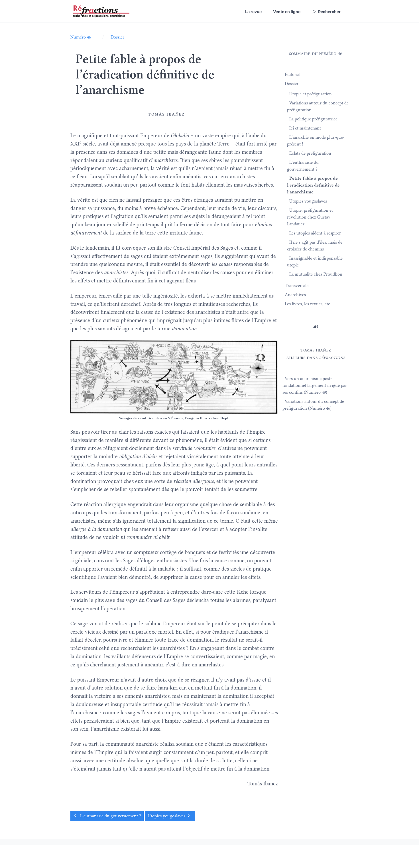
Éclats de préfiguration (310, 153)
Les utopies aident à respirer (315, 233)
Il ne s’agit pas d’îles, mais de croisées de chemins (314, 246)
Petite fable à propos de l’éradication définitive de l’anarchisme (313, 185)
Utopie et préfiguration (310, 93)
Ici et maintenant (305, 128)
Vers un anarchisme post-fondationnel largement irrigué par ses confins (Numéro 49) (314, 385)
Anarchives (295, 294)
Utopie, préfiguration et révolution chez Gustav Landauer (310, 217)
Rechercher (329, 11)
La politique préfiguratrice (313, 119)
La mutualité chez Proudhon (315, 274)
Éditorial (292, 74)
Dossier (291, 83)
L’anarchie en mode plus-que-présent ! (315, 141)
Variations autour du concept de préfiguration (318, 106)
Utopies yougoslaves (167, 815)
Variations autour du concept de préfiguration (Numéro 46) (313, 405)
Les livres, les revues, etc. (308, 303)
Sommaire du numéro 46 (315, 53)
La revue (253, 11)
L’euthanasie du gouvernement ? (110, 815)
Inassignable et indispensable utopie (315, 262)
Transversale (296, 285)
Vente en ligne (286, 11)
